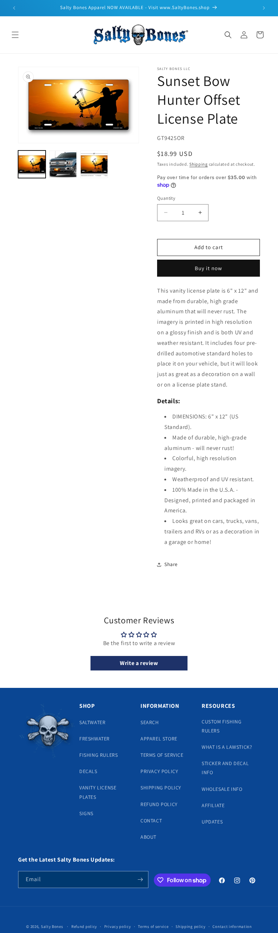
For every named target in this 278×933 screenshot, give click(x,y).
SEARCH (149, 722)
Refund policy (84, 926)
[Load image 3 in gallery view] (94, 164)
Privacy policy (117, 926)
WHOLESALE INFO (222, 789)
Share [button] (171, 564)
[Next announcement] (264, 8)
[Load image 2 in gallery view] (63, 164)
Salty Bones (52, 926)
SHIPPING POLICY (160, 787)
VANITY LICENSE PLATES (97, 792)
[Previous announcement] (14, 8)
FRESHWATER (94, 738)
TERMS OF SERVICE (162, 755)
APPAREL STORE (158, 738)
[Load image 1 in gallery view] (32, 164)
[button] (15, 35)
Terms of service (153, 926)
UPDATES (212, 821)
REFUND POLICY (159, 804)
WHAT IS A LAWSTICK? (227, 747)
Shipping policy (191, 926)
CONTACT (151, 820)
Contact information (232, 926)
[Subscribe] (140, 879)
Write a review (139, 663)
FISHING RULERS (98, 755)
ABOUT (148, 837)
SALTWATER (92, 722)
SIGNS (86, 813)
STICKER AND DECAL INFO (225, 768)
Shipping (198, 164)
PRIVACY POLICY (159, 771)
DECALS (88, 771)
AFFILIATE (213, 805)
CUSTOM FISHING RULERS (221, 726)
